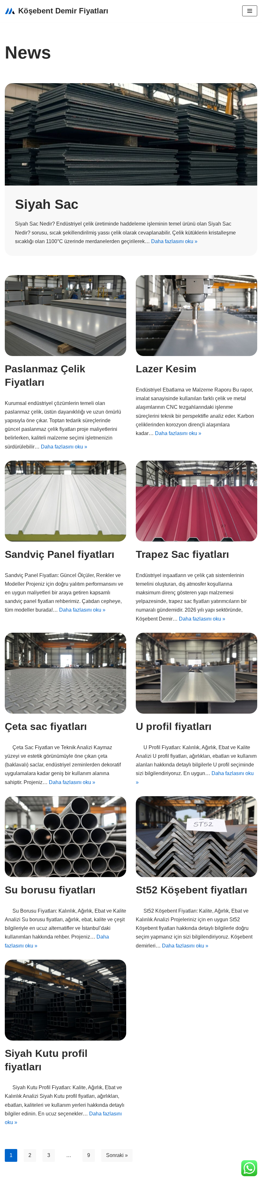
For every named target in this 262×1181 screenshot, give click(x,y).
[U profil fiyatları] (196, 673)
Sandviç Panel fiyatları (59, 554)
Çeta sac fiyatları (46, 726)
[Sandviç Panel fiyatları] (65, 501)
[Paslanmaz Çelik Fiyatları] (65, 315)
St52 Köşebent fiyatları (191, 890)
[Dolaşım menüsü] (249, 10)
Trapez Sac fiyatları (182, 554)
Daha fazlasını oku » (174, 241)
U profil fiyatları (174, 726)
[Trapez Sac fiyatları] (196, 501)
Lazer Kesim (166, 369)
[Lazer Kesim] (196, 315)
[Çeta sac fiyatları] (65, 673)
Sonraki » (117, 1155)
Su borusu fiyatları (50, 890)
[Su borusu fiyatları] (65, 836)
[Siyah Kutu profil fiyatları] (65, 1000)
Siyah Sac (46, 204)
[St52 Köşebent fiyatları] (196, 836)
